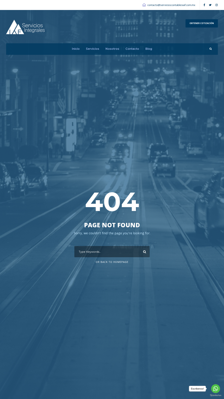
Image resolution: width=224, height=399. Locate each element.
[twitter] (210, 5)
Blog (148, 48)
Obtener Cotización (202, 23)
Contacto (132, 48)
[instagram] (216, 5)
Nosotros (112, 48)
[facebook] (204, 5)
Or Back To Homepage (112, 262)
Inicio (76, 48)
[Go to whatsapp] (215, 388)
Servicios (92, 48)
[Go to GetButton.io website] (215, 395)
